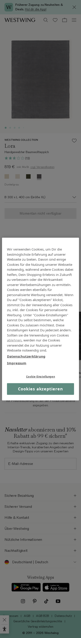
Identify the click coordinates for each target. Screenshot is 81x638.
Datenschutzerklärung (26, 356)
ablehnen (14, 340)
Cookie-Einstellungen (40, 376)
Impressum (16, 363)
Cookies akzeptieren (40, 389)
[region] (40, 319)
